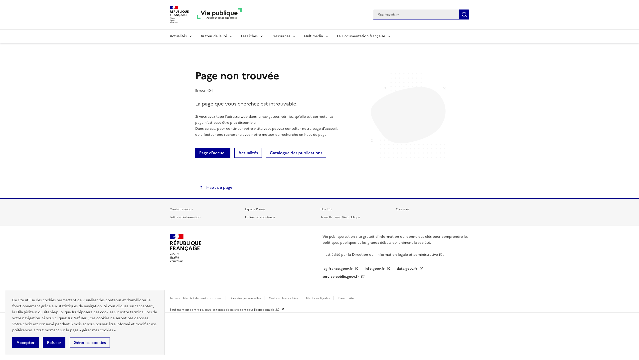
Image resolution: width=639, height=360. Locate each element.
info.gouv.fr (375, 268)
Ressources (281, 36)
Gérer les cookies (90, 343)
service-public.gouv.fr (341, 276)
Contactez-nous (181, 209)
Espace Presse (255, 209)
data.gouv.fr (407, 268)
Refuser (54, 343)
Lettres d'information (185, 217)
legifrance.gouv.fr (338, 268)
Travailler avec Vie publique (340, 217)
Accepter (25, 343)
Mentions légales (318, 298)
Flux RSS (326, 209)
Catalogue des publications (296, 153)
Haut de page (218, 187)
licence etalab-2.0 (266, 310)
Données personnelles (245, 298)
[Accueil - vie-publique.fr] (219, 14)
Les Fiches (249, 36)
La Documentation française (361, 36)
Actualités (178, 36)
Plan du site (346, 298)
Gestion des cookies (283, 298)
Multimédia (313, 36)
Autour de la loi (214, 36)
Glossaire (402, 209)
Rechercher (464, 15)
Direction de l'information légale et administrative (395, 254)
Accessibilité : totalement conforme (196, 298)
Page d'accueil (212, 153)
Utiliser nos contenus (260, 217)
